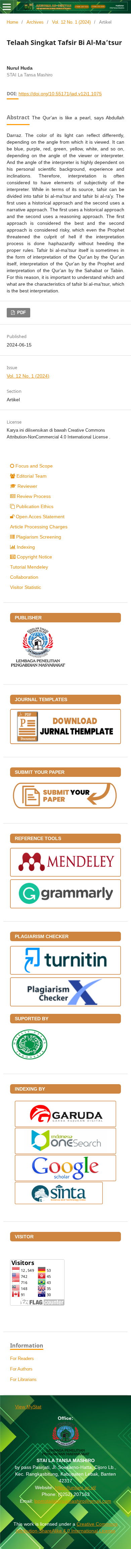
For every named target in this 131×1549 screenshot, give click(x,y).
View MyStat (28, 1406)
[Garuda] (65, 1125)
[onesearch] (65, 1152)
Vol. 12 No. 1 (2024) (71, 22)
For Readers (22, 1358)
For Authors (21, 1369)
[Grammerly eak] (65, 906)
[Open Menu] (6, 7)
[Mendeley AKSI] (65, 875)
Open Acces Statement (40, 516)
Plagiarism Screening (38, 537)
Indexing (26, 547)
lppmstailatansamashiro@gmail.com (72, 1501)
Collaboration (24, 577)
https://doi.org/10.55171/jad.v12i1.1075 (60, 93)
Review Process (34, 496)
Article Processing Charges (39, 526)
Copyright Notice (34, 556)
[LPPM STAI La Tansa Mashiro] (38, 665)
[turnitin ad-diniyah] (65, 973)
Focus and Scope (34, 466)
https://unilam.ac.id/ (75, 1487)
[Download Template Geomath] (65, 742)
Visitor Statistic (25, 587)
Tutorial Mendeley (29, 567)
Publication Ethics (34, 506)
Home (12, 22)
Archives (35, 22)
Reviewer (27, 486)
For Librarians (23, 1379)
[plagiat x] (65, 1004)
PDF (21, 312)
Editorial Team (31, 476)
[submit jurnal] (65, 808)
